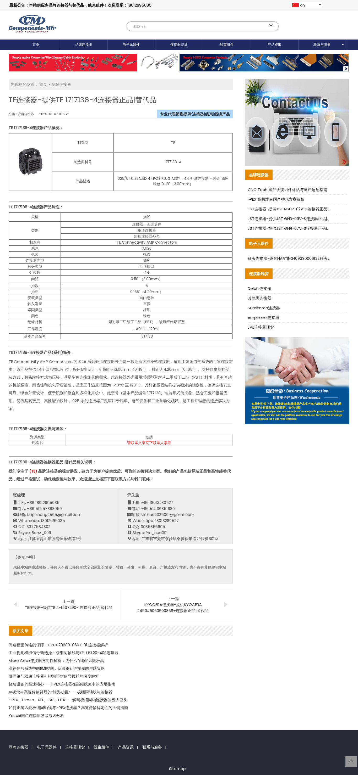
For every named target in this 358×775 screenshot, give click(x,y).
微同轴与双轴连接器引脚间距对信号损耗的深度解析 (54, 676)
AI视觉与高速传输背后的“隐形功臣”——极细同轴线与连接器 (60, 692)
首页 (35, 44)
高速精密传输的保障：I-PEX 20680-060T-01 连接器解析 (58, 645)
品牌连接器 (83, 44)
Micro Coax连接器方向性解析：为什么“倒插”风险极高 (56, 660)
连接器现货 (178, 44)
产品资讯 (274, 44)
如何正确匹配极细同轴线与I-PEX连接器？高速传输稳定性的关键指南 (68, 707)
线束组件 (227, 44)
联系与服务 (321, 44)
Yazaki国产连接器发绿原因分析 (36, 715)
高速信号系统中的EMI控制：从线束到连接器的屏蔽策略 (57, 668)
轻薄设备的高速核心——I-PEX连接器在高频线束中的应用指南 (62, 684)
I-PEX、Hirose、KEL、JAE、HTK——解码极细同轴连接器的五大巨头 (68, 700)
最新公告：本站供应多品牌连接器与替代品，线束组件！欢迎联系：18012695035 (80, 5)
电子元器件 (131, 44)
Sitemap (177, 768)
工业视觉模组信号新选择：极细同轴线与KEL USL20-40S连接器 (63, 652)
